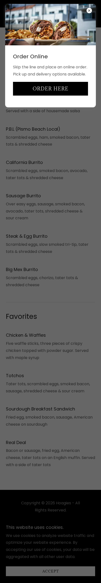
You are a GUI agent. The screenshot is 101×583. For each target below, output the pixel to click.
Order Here (50, 89)
